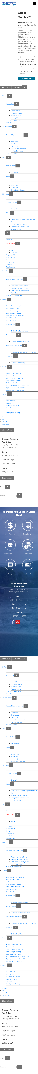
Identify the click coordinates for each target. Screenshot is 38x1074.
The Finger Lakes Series (13, 120)
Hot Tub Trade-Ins (11, 408)
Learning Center (10, 554)
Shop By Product (11, 202)
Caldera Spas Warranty (18, 363)
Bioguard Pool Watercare (14, 295)
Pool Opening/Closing (13, 413)
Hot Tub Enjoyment (17, 151)
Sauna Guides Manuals (18, 190)
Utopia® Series (15, 111)
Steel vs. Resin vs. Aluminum (15, 378)
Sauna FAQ (14, 188)
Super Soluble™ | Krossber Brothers (9, 3)
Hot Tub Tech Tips (11, 318)
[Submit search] (19, 495)
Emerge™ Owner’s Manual (19, 224)
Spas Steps (14, 141)
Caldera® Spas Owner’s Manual (20, 341)
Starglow (14, 253)
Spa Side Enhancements (18, 149)
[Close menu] (24, 87)
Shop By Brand (10, 166)
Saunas (4, 157)
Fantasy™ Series (16, 118)
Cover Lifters (15, 146)
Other (8, 176)
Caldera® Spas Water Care (14, 279)
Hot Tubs (4, 96)
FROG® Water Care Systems (20, 291)
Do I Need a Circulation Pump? (15, 316)
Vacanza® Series (16, 115)
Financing (28, 554)
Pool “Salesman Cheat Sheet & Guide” (18, 385)
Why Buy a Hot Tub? (12, 308)
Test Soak (9, 410)
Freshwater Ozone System (19, 286)
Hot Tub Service (11, 401)
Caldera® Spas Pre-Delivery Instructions (23, 352)
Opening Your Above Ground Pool (16, 388)
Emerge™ (14, 209)
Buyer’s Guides (10, 324)
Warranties (9, 356)
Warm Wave (15, 172)
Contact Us (5, 424)
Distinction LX (10, 257)
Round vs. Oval (10, 376)
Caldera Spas (10, 104)
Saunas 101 (14, 185)
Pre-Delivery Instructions (14, 346)
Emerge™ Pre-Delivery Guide (20, 227)
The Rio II (9, 265)
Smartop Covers (11, 153)
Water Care (5, 271)
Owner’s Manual (11, 335)
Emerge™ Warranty (17, 229)
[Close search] (7, 487)
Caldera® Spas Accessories (15, 135)
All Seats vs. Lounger (12, 311)
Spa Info (4, 299)
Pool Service (10, 403)
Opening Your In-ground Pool (15, 390)
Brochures (27, 534)
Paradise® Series (16, 113)
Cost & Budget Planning (13, 313)
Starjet (13, 250)
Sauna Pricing (15, 183)
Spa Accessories (7, 127)
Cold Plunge (5, 194)
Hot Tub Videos (11, 320)
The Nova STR (10, 255)
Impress (8, 260)
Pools (3, 233)
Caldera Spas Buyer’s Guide (19, 331)
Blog (3, 419)
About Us (4, 422)
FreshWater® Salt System (19, 288)
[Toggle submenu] (9, 96)
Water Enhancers (16, 293)
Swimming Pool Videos (13, 383)
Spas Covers (15, 144)
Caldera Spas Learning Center (15, 306)
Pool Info (4, 367)
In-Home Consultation (13, 405)
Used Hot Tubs (10, 123)
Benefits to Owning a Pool (14, 373)
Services (4, 394)
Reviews (4, 417)
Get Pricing (26, 78)
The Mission (10, 262)
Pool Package (10, 267)
